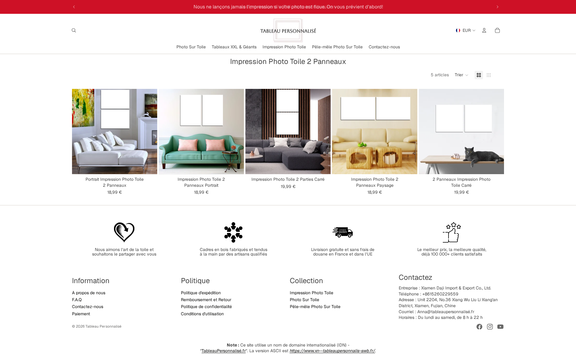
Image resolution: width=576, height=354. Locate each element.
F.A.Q (77, 299)
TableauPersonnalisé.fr (224, 350)
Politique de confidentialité (206, 306)
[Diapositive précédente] (74, 7)
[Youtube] (500, 326)
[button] (462, 75)
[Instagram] (490, 326)
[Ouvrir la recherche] (73, 30)
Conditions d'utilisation (202, 313)
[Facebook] (479, 326)
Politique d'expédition (201, 292)
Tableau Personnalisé (104, 326)
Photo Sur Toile (304, 299)
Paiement (81, 313)
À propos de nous (88, 292)
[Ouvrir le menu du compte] (484, 30)
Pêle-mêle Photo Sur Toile (315, 306)
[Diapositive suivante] (497, 7)
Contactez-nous (87, 306)
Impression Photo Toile (311, 292)
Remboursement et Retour (206, 299)
